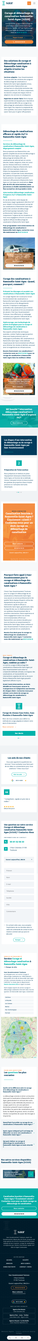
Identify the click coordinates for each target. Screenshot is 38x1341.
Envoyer (18, 940)
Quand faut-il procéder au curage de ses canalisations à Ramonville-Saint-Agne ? (18, 1123)
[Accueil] (7, 3)
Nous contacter (18, 261)
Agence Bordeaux (19, 1309)
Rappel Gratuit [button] (18, 37)
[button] (29, 3)
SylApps (19, 1333)
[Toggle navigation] (34, 3)
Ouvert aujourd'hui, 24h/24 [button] (18, 553)
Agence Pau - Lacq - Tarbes (19, 1315)
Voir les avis (18, 774)
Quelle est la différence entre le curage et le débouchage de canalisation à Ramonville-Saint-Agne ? (17, 1090)
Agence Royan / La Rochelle (19, 1321)
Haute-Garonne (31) (11, 984)
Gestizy (32, 1331)
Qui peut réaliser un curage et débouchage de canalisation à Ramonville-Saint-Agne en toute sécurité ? (18, 1144)
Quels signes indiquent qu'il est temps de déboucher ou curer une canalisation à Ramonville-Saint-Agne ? (18, 1133)
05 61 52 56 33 (20, 42)
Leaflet (34, 1057)
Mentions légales (8, 1331)
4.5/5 (21, 780)
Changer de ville (11, 967)
